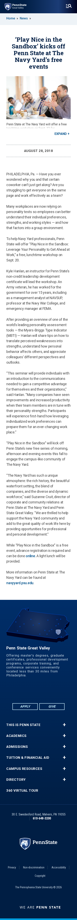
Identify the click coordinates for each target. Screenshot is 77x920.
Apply (25, 706)
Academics (16, 736)
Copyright (40, 875)
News (24, 18)
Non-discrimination (33, 867)
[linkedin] (33, 691)
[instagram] (54, 691)
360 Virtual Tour (22, 790)
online (30, 556)
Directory (16, 780)
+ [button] (64, 725)
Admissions (17, 747)
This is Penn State (23, 725)
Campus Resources (24, 769)
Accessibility (59, 867)
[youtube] (43, 691)
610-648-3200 (42, 818)
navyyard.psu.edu (19, 583)
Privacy (12, 867)
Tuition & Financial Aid (27, 758)
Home (10, 18)
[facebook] (23, 691)
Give (52, 706)
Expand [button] (60, 134)
